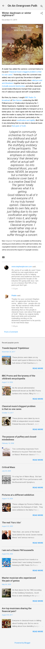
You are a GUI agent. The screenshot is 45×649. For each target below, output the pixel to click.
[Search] (41, 6)
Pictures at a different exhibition (18, 495)
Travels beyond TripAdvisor (15, 348)
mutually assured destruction (13, 86)
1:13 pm (15, 289)
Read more (38, 368)
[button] (41, 13)
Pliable (14, 295)
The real (11, 522)
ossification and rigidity (26, 120)
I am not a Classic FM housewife (18, 550)
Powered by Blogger (22, 643)
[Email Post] (3, 258)
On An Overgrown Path (22, 5)
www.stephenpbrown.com (22, 267)
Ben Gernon (17, 100)
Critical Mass (8, 467)
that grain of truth (19, 126)
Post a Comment (11, 332)
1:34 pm (15, 326)
